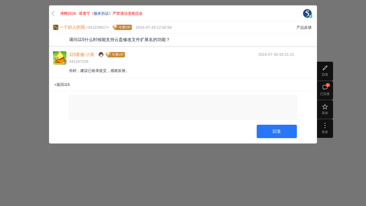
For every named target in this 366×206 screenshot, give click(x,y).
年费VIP (124, 27)
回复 (276, 131)
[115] (307, 13)
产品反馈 (304, 27)
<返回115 (62, 84)
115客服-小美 (81, 54)
